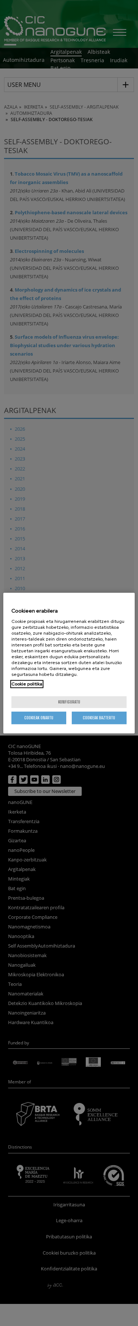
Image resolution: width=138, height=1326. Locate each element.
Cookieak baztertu (99, 717)
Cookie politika (26, 684)
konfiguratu (69, 702)
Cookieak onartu (38, 717)
